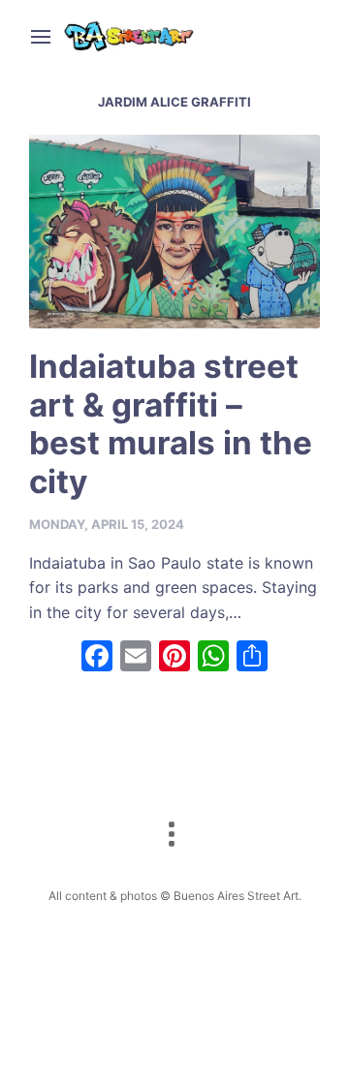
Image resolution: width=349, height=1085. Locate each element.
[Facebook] (97, 658)
